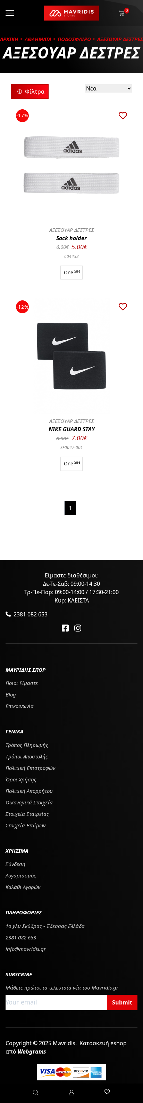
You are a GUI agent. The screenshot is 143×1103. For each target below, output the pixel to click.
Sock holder (71, 238)
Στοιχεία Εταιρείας (27, 813)
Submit (122, 1002)
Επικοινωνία (20, 705)
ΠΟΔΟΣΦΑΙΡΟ (74, 39)
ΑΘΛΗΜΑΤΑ (38, 39)
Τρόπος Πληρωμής (27, 744)
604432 (71, 256)
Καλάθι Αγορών (23, 886)
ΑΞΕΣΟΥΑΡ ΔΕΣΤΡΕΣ (71, 229)
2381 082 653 (31, 614)
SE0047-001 (71, 447)
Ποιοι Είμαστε (22, 682)
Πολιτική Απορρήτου (29, 790)
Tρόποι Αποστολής (27, 756)
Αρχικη (9, 39)
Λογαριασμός (21, 875)
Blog (11, 694)
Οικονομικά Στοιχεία (29, 802)
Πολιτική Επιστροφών (30, 767)
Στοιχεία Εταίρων (25, 825)
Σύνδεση (15, 863)
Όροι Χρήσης (21, 779)
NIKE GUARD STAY (72, 429)
